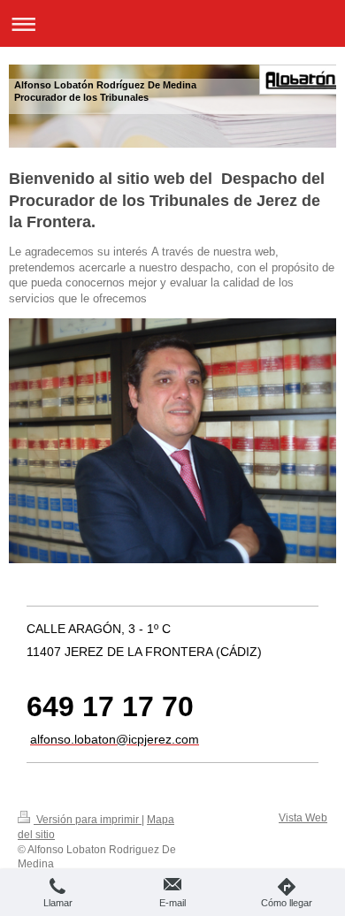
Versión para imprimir (88, 819)
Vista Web (303, 818)
